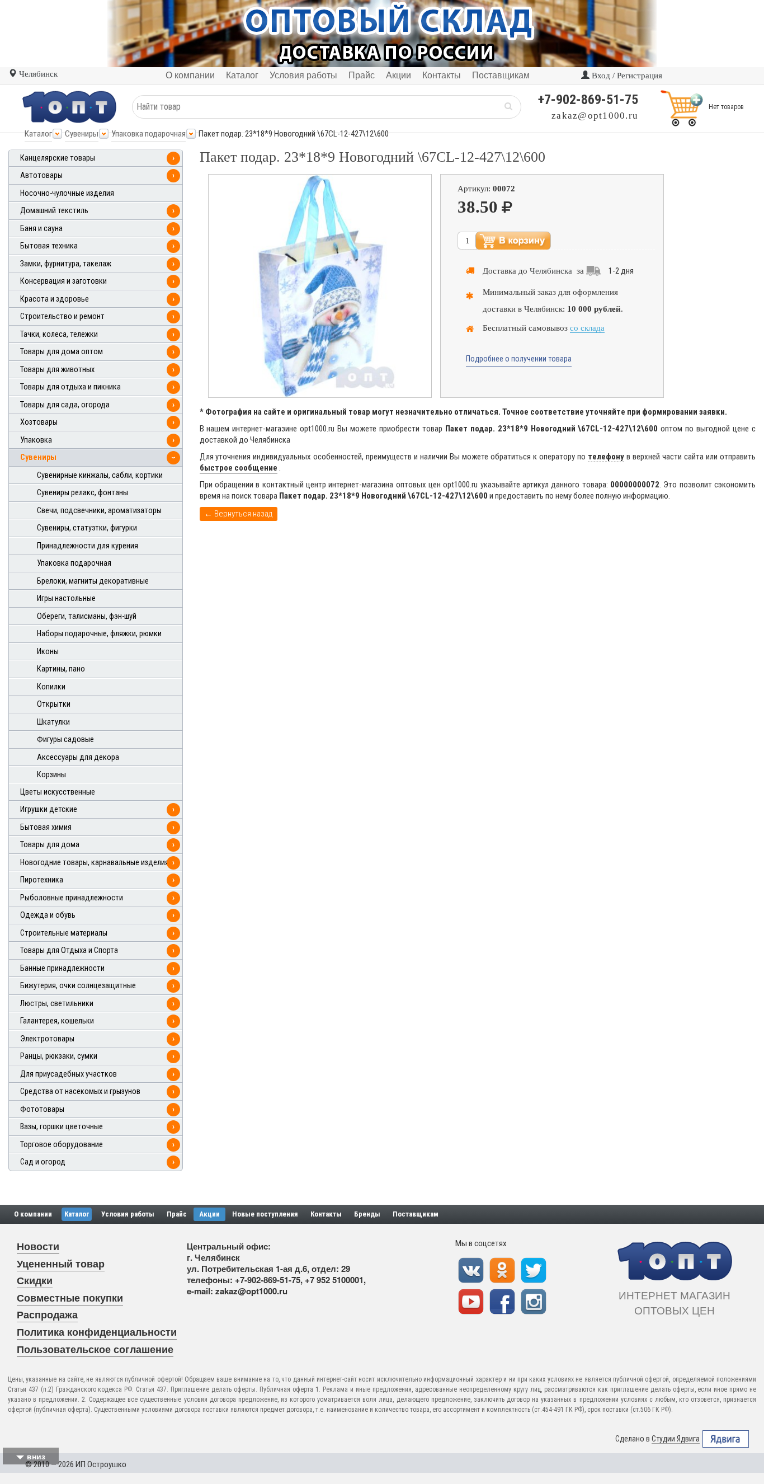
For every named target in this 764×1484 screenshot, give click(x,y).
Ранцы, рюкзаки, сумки (58, 1056)
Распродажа (47, 1314)
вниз (36, 1456)
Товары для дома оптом (61, 351)
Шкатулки (53, 722)
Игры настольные (66, 598)
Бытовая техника (49, 246)
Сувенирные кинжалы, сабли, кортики (100, 475)
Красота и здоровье (54, 299)
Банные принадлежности (62, 968)
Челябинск (37, 73)
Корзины (51, 774)
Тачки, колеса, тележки (59, 334)
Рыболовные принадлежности (71, 898)
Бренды (367, 1214)
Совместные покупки (70, 1297)
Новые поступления (265, 1214)
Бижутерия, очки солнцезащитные (78, 985)
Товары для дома (49, 844)
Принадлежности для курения (87, 546)
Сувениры (81, 134)
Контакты (326, 1214)
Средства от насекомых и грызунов (80, 1091)
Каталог (38, 134)
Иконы (48, 651)
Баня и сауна (41, 228)
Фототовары (42, 1109)
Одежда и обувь (48, 915)
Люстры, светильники (56, 1003)
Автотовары (41, 175)
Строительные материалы (63, 933)
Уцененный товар (61, 1263)
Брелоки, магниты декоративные (93, 581)
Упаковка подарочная (148, 134)
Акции (209, 1214)
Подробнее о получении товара (519, 358)
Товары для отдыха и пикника (70, 387)
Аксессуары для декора (78, 757)
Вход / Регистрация (625, 75)
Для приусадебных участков (68, 1074)
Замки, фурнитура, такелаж (65, 264)
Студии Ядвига (676, 1438)
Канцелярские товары (57, 158)
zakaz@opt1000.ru (594, 115)
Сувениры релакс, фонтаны (82, 492)
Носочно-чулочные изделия (67, 193)
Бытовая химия (46, 827)
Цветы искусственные (57, 792)
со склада (587, 327)
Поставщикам (415, 1214)
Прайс (177, 1214)
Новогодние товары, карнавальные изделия (94, 862)
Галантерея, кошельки (57, 1021)
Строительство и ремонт (62, 316)
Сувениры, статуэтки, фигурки (87, 528)
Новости (38, 1246)
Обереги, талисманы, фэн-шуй (86, 616)
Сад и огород (42, 1162)
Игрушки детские (48, 809)
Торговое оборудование (61, 1144)
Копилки (51, 687)
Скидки (35, 1280)
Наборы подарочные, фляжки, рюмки (99, 633)
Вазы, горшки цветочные (61, 1126)
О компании (33, 1214)
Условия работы (127, 1214)
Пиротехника (41, 880)
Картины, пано (61, 669)
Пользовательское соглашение (95, 1349)
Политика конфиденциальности (97, 1332)
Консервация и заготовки (63, 281)
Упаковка (36, 440)
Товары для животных (57, 369)
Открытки (53, 704)
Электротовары (47, 1039)
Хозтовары (39, 422)
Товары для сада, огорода (65, 405)
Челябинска (551, 270)
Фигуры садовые (65, 739)
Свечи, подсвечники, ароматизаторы (99, 510)
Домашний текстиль (54, 210)
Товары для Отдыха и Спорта (69, 950)
